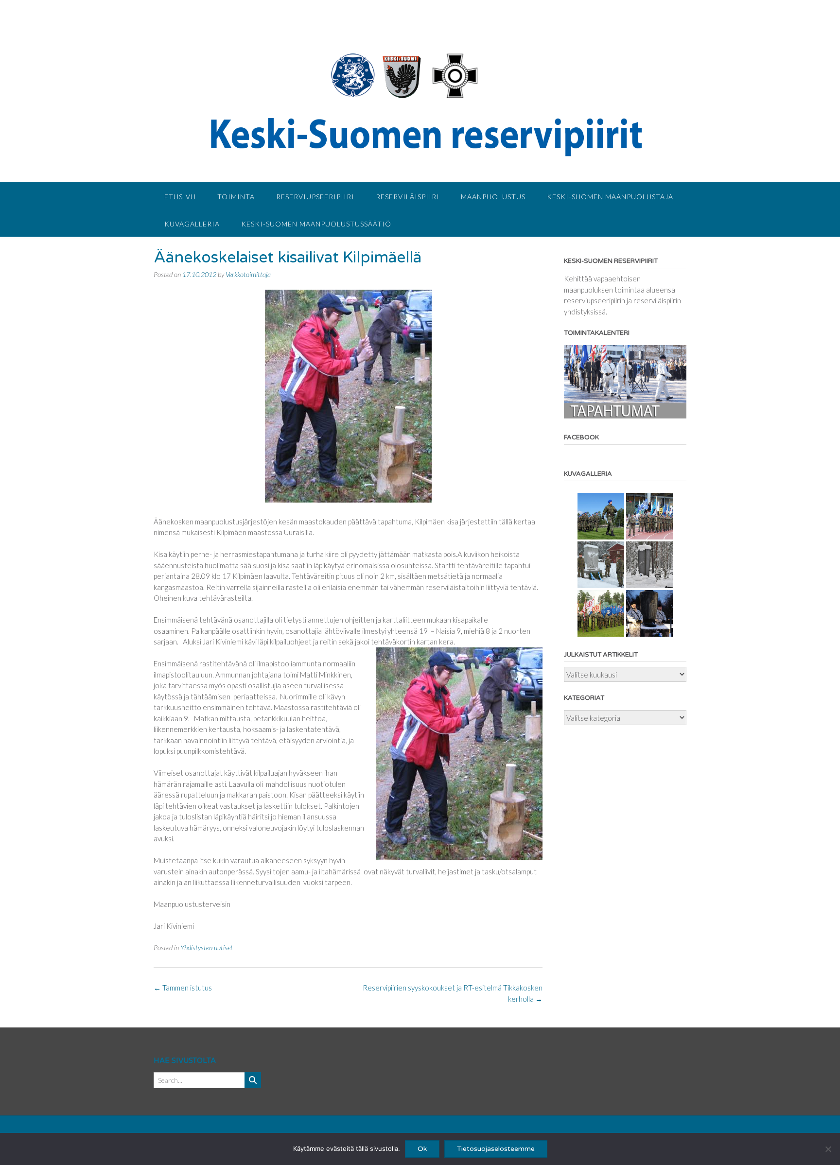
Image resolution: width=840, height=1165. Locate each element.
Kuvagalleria (192, 224)
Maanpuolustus (493, 196)
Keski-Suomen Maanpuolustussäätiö (316, 224)
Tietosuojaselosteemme (496, 1149)
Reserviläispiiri (407, 196)
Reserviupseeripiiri (315, 196)
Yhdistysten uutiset (206, 947)
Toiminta (236, 196)
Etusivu (180, 196)
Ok (422, 1149)
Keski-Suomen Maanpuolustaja (610, 196)
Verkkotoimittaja (248, 274)
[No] (828, 1149)
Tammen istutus (183, 987)
